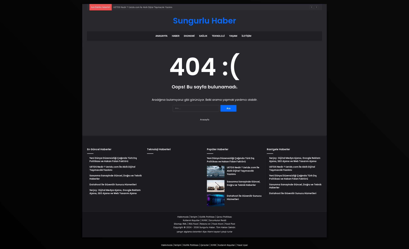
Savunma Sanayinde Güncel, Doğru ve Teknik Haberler (243, 183)
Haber (175, 35)
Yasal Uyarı (242, 245)
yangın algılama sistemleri (189, 231)
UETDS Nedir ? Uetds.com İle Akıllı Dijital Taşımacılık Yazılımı (142, 7)
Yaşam (233, 35)
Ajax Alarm (208, 231)
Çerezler (205, 245)
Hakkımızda (183, 216)
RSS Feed (193, 224)
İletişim (246, 35)
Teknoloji (218, 35)
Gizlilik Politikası (207, 216)
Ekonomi (189, 35)
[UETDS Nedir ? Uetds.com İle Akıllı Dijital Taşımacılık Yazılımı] (215, 172)
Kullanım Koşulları (191, 220)
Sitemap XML (180, 224)
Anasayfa (161, 35)
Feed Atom (217, 224)
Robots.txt (205, 224)
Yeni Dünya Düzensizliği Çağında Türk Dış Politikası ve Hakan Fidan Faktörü (230, 160)
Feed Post (230, 224)
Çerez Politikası (224, 216)
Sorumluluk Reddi (217, 220)
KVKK (204, 220)
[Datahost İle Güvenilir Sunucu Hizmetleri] (215, 200)
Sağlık (203, 35)
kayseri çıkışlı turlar (223, 231)
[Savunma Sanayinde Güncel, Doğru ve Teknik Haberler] (215, 186)
